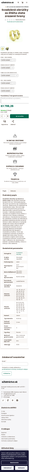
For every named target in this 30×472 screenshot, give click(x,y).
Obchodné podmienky (8, 439)
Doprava (3, 432)
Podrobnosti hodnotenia (15, 22)
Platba (3, 434)
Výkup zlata (4, 417)
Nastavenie (14, 463)
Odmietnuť (7, 468)
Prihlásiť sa (6, 373)
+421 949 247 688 (9, 395)
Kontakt (3, 421)
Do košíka (21, 116)
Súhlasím (21, 468)
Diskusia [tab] (13, 191)
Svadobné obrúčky (19, 253)
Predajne (4, 413)
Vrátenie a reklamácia (8, 437)
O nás (3, 411)
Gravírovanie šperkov (7, 415)
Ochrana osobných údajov (9, 441)
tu (13, 458)
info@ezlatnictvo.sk (10, 394)
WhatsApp (7, 397)
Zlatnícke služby (6, 419)
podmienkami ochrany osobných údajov (15, 369)
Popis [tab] (4, 191)
